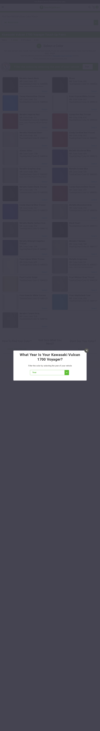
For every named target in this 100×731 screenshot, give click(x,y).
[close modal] (86, 350)
